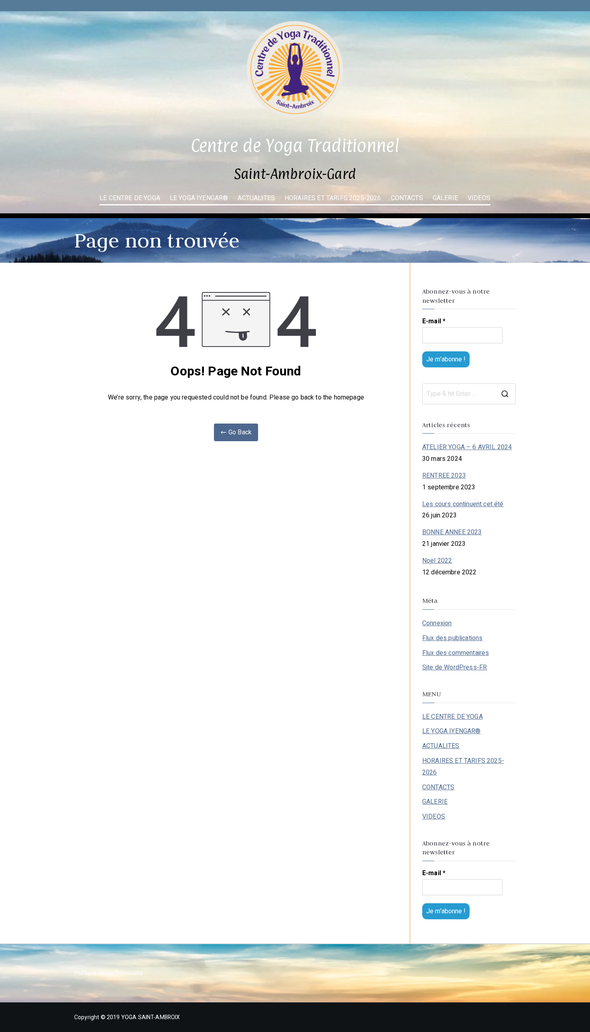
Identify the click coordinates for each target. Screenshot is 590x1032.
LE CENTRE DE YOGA (130, 198)
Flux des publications (452, 638)
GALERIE (445, 198)
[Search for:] (469, 394)
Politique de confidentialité (108, 973)
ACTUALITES (256, 198)
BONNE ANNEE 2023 (452, 532)
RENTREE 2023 (444, 476)
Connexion (437, 623)
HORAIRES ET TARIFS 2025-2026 (333, 198)
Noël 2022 (437, 561)
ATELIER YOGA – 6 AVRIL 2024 (467, 447)
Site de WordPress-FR (454, 667)
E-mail (434, 321)
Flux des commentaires (455, 653)
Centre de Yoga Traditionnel (295, 145)
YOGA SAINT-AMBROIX (150, 1017)
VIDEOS (479, 198)
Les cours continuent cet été (462, 504)
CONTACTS (407, 198)
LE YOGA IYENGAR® (199, 198)
